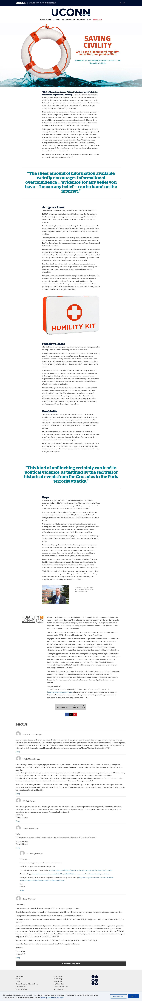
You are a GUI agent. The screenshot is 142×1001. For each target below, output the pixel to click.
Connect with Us (68, 20)
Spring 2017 (97, 20)
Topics (18, 981)
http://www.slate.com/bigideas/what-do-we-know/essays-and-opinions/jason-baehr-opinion (80, 870)
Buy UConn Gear (59, 984)
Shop (89, 20)
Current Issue (45, 20)
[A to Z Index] (124, 2)
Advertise (81, 20)
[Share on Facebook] (67, 714)
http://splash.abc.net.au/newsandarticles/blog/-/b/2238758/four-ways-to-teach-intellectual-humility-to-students (70, 874)
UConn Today (58, 979)
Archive (57, 20)
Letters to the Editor (22, 989)
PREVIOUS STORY (62, 707)
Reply (18, 752)
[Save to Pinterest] (75, 714)
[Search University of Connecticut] (120, 2)
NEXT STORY (75, 707)
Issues (18, 979)
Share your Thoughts (71, 964)
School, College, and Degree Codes (27, 984)
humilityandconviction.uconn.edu (59, 692)
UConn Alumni (58, 976)
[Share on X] (71, 714)
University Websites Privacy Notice (52, 998)
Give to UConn (58, 989)
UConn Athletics (58, 981)
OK (132, 996)
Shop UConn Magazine (61, 986)
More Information (118, 996)
